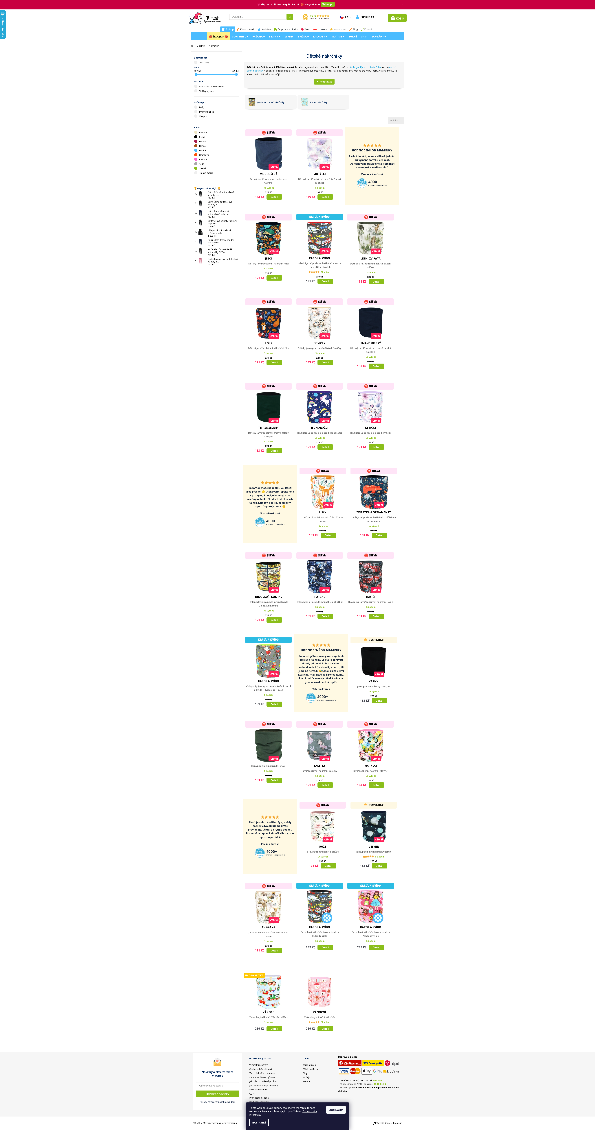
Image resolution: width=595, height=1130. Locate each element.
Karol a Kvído (247, 29)
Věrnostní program (258, 1064)
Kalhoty (319, 36)
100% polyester (207, 90)
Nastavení (259, 1122)
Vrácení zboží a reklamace (262, 1073)
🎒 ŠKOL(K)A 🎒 (218, 36)
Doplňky (378, 36)
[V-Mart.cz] (204, 17)
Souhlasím (336, 1110)
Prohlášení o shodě (259, 1097)
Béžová (203, 132)
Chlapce (203, 116)
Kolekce (266, 29)
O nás (306, 1058)
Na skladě (204, 62)
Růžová (203, 159)
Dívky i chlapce (206, 111)
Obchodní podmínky (259, 1101)
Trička (302, 36)
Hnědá (202, 145)
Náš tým (307, 1077)
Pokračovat (325, 81)
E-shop (229, 29)
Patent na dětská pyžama (262, 1077)
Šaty (364, 36)
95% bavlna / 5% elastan (211, 86)
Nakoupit (328, 4)
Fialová (203, 141)
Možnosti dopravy (258, 1089)
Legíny (274, 36)
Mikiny (288, 36)
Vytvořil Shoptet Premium (389, 1123)
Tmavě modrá (206, 172)
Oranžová (204, 154)
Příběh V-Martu (310, 1069)
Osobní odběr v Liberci (260, 1069)
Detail (274, 197)
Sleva (307, 29)
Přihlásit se (367, 17)
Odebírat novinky (217, 1094)
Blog (355, 29)
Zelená (203, 168)
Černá (202, 136)
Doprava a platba (288, 29)
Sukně (353, 36)
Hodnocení (340, 29)
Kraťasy (337, 36)
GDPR (252, 1093)
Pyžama (257, 36)
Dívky (202, 107)
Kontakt (369, 29)
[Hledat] (289, 17)
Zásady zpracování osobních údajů (217, 1101)
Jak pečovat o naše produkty (263, 1085)
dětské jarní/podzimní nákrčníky (365, 67)
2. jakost (322, 29)
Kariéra (306, 1081)
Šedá (202, 163)
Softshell (239, 36)
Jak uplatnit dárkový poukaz (263, 1081)
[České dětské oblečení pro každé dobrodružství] (192, 45)
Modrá (202, 150)
